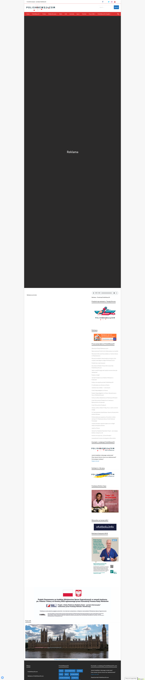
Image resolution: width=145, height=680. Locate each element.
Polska (44, 14)
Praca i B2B (92, 14)
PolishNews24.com (33, 671)
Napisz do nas (94, 674)
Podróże (84, 14)
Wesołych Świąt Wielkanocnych (100, 348)
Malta (60, 14)
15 (67, 659)
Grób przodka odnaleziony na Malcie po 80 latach (104, 397)
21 (75, 659)
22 (77, 659)
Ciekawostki (75, 677)
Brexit (66, 674)
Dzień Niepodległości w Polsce (100, 390)
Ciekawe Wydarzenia (64, 677)
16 (69, 659)
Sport (78, 14)
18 (71, 659)
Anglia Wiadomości (70, 670)
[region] (66, 642)
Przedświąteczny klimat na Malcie (100, 385)
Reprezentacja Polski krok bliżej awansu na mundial (105, 351)
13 (65, 659)
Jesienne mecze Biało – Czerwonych (101, 387)
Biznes (61, 674)
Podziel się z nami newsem (98, 363)
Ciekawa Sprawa (74, 674)
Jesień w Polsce (96, 428)
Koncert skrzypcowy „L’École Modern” (101, 435)
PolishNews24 (35, 14)
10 (60, 659)
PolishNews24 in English (104, 14)
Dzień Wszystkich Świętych (99, 405)
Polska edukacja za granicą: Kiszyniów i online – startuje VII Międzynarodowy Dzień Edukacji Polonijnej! (104, 419)
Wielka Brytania (52, 14)
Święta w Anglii (96, 375)
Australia (72, 14)
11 (62, 659)
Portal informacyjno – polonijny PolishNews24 (36, 1)
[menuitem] (28, 14)
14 (66, 659)
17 (70, 659)
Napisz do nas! (95, 461)
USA (66, 14)
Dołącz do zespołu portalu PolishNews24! (102, 382)
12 (63, 659)
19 (73, 659)
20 (74, 659)
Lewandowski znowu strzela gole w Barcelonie (104, 438)
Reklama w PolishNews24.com (36, 676)
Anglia (61, 670)
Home (28, 14)
